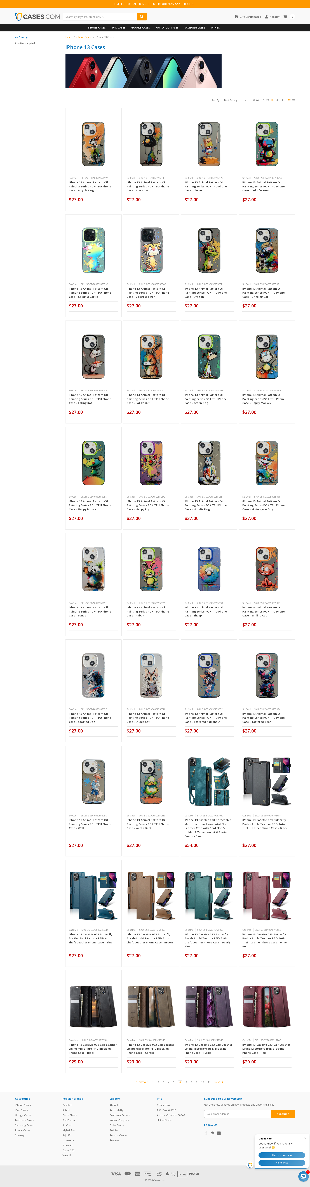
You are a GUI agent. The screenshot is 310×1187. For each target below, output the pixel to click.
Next (217, 1082)
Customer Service (120, 1115)
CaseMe (67, 1105)
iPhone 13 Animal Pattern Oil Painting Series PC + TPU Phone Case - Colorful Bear (263, 186)
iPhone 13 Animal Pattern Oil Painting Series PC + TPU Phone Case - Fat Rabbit (148, 399)
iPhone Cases (97, 27)
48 (277, 100)
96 (282, 100)
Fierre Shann (69, 1115)
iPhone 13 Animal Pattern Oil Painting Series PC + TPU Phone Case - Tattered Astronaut (206, 718)
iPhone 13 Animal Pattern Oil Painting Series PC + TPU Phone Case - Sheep (206, 611)
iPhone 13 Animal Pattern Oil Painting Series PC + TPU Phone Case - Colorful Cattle (90, 292)
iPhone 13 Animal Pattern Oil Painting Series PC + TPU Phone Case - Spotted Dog (90, 718)
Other (215, 27)
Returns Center (118, 1135)
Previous (143, 1082)
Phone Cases (22, 1130)
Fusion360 (68, 1150)
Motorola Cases (167, 27)
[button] (303, 1176)
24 (267, 100)
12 (262, 100)
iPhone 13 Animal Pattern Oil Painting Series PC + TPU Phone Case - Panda (90, 611)
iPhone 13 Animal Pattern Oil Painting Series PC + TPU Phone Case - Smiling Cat (263, 611)
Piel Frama (68, 1120)
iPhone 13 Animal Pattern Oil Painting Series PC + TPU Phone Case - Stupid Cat (148, 718)
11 (209, 1082)
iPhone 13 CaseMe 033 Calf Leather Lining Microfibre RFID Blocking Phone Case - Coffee (150, 1048)
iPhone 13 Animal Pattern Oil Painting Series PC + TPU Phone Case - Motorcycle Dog (263, 505)
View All (66, 1155)
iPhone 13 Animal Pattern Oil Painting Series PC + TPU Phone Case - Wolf (90, 824)
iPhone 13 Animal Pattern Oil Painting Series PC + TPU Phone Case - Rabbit (148, 611)
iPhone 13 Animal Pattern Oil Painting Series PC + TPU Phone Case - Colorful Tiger (148, 292)
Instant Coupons (119, 1120)
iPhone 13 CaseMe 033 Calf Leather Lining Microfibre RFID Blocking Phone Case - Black (93, 1048)
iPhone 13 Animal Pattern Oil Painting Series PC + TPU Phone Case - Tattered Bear (263, 718)
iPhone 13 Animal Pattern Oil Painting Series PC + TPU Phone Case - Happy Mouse (90, 505)
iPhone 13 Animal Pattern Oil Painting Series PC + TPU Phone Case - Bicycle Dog (90, 186)
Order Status (117, 1125)
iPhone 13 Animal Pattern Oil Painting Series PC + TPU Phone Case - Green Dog (206, 399)
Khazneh (67, 1145)
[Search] (142, 16)
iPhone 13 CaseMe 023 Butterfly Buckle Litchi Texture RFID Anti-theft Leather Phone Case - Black (264, 824)
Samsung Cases (194, 27)
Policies (114, 1130)
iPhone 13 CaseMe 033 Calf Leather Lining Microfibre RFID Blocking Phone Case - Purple (208, 1048)
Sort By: (216, 100)
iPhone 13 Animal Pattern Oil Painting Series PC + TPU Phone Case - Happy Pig (148, 505)
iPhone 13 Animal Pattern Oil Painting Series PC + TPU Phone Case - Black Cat (148, 186)
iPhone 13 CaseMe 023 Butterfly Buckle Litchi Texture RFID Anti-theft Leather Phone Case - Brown (150, 938)
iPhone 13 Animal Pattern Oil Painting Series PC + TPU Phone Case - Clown (206, 186)
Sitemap (20, 1135)
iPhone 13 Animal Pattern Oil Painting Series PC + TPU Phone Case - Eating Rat (90, 399)
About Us (115, 1105)
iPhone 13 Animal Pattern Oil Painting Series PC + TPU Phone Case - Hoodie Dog (206, 505)
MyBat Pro (68, 1130)
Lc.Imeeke (68, 1140)
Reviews (114, 1140)
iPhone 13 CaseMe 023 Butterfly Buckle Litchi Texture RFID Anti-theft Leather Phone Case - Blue (90, 938)
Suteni (66, 1110)
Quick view (93, 143)
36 (272, 100)
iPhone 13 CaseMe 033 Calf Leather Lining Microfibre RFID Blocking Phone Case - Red (266, 1048)
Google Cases (140, 27)
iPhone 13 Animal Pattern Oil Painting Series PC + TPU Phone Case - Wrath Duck (148, 824)
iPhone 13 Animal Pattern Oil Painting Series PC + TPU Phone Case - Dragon (206, 292)
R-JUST (66, 1135)
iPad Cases (118, 27)
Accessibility (116, 1110)
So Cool (67, 1125)
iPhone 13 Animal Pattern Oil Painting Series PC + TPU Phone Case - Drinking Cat (263, 292)
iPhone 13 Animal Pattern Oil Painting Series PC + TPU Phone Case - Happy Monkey (263, 399)
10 (202, 1082)
